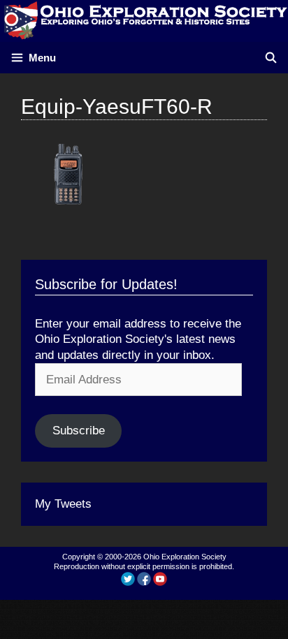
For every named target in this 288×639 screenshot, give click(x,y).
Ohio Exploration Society (184, 556)
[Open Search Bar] (271, 57)
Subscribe (78, 430)
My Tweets (63, 504)
